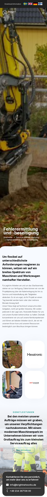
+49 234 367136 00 (20, 491)
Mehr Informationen (23, 450)
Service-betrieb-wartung (27, 237)
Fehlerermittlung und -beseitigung (22, 240)
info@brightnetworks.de (23, 485)
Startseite (8, 237)
